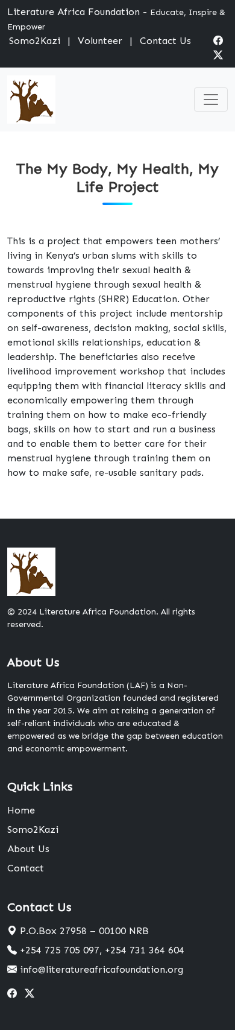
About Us (28, 849)
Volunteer (100, 40)
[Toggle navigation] (211, 99)
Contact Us (165, 40)
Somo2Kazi (34, 40)
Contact (25, 868)
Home (21, 810)
